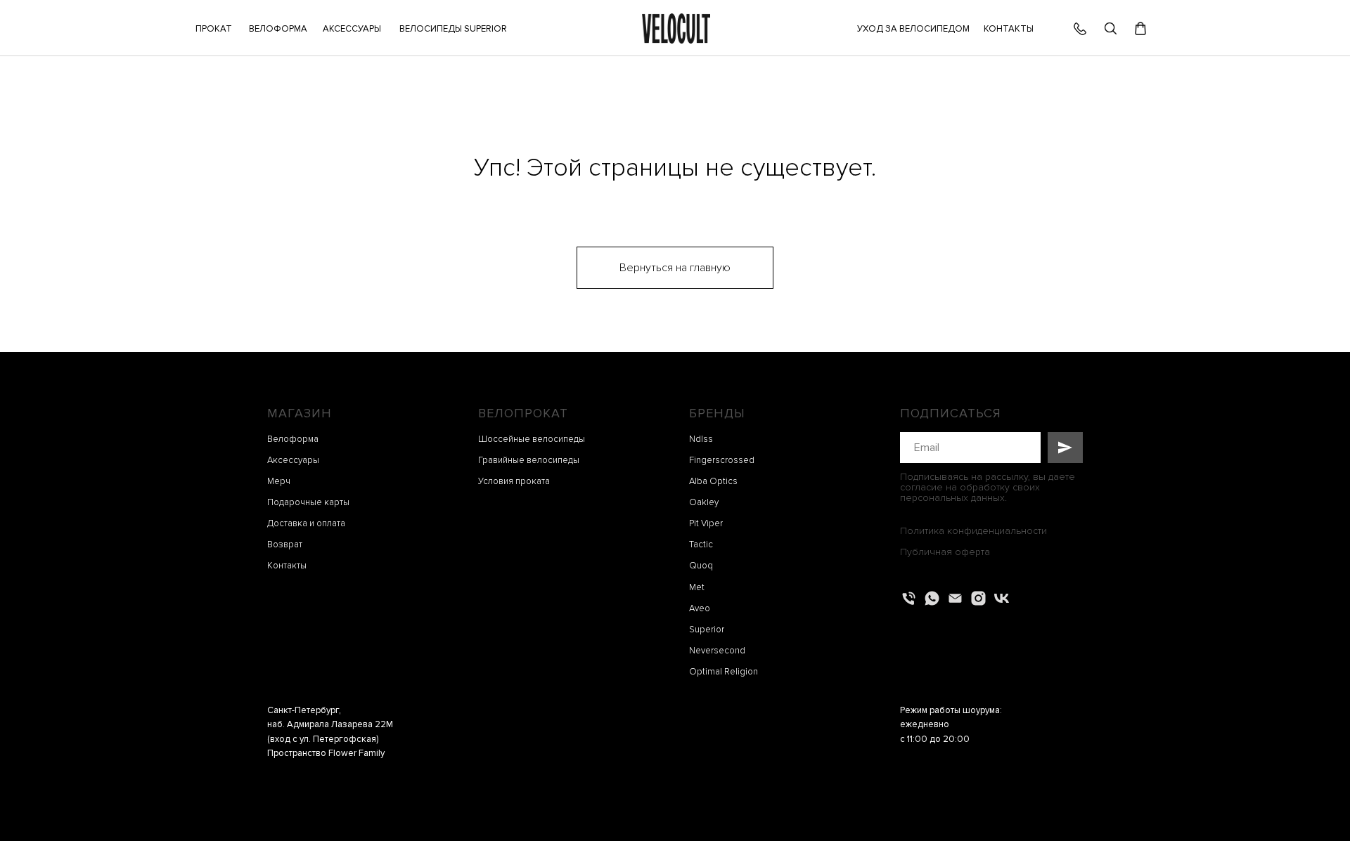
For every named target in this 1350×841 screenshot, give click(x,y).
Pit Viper (706, 523)
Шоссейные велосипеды (531, 439)
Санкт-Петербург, (304, 710)
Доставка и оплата (306, 523)
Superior (706, 629)
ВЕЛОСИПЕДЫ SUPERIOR (453, 28)
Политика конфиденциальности (973, 531)
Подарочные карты (308, 502)
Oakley (704, 502)
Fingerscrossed (721, 460)
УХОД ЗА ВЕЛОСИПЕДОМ (913, 28)
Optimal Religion (723, 671)
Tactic (701, 544)
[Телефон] (909, 598)
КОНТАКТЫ (1009, 28)
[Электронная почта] (955, 598)
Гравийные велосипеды (528, 460)
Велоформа (293, 439)
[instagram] (978, 598)
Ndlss (701, 439)
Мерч (278, 481)
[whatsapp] (932, 598)
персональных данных (952, 498)
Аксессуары (293, 460)
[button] (351, 29)
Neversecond (717, 650)
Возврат (284, 544)
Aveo (699, 608)
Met (697, 587)
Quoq (701, 565)
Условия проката (514, 481)
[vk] (1001, 598)
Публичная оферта (945, 552)
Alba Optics (713, 481)
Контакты (287, 565)
